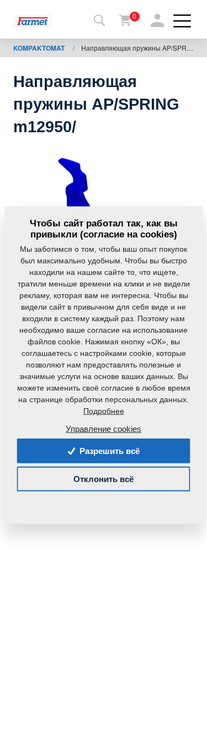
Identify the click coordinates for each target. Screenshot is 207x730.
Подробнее (103, 411)
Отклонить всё (103, 479)
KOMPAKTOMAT (39, 48)
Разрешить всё (108, 451)
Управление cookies (103, 429)
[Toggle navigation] (99, 21)
